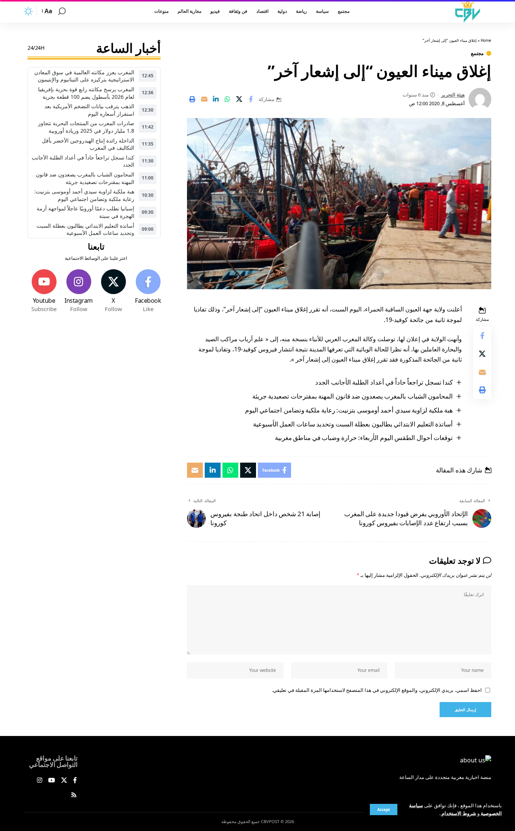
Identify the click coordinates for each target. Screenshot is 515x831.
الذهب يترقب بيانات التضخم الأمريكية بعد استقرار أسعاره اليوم (89, 110)
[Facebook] (148, 291)
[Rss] (74, 795)
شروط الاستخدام (458, 813)
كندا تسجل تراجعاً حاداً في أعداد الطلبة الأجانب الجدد (384, 382)
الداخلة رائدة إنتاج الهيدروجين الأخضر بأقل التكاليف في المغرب (88, 144)
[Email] (204, 99)
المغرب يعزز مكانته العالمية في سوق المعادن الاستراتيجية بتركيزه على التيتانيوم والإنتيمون (84, 76)
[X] (113, 291)
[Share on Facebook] (250, 99)
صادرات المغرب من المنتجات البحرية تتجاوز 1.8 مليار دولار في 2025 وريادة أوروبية (86, 127)
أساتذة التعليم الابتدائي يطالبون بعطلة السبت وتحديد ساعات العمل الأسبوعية (353, 424)
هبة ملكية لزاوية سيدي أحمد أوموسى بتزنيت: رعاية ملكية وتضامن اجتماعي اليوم (349, 410)
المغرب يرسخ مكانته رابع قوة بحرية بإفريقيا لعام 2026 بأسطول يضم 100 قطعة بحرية (86, 93)
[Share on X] (239, 99)
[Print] (192, 99)
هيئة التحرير (453, 94)
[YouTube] (51, 780)
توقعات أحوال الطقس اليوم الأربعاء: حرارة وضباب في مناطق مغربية (364, 437)
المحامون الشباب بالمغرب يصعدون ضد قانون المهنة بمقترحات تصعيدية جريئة (352, 396)
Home (486, 40)
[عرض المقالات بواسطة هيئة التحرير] (480, 99)
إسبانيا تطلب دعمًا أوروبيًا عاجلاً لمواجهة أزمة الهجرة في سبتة (85, 212)
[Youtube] (44, 291)
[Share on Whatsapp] (227, 99)
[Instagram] (78, 291)
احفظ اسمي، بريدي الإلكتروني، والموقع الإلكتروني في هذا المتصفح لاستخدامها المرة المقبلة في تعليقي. (377, 690)
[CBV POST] (467, 11)
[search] (62, 11)
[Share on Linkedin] (215, 99)
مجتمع (477, 53)
